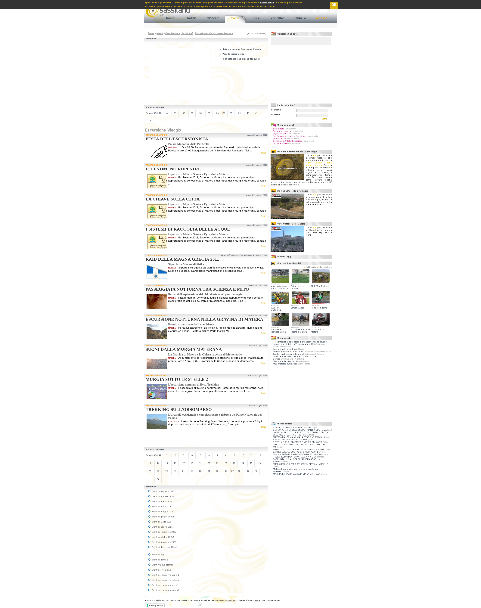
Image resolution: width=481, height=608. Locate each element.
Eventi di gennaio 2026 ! (163, 491)
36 (217, 113)
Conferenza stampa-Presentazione (317, 352)
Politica (325, 442)
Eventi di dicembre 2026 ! (164, 547)
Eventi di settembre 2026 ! (164, 532)
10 (243, 455)
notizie (192, 18)
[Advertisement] (180, 74)
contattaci (278, 18)
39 (239, 113)
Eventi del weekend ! (161, 570)
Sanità (279, 447)
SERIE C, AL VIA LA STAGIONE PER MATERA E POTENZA (300, 430)
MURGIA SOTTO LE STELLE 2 (177, 379)
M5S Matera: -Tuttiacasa (285, 364)
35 (209, 113)
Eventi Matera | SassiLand (179, 33)
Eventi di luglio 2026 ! (161, 522)
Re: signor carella (282, 131)
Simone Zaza (297, 308)
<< (167, 113)
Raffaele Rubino (319, 308)
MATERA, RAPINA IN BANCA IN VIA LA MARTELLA (296, 474)
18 (192, 463)
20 (209, 463)
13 (149, 463)
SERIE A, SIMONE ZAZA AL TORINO (290, 440)
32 (183, 113)
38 (231, 113)
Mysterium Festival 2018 (285, 361)
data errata (278, 129)
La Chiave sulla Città (173, 199)
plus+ (257, 18)
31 (175, 113)
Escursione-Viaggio (156, 135)
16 (175, 463)
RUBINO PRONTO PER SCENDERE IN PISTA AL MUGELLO (300, 464)
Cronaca (328, 449)
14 (158, 463)
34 (200, 113)
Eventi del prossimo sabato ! (165, 580)
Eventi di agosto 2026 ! (162, 527)
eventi (235, 18)
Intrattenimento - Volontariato (292, 359)
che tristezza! (280, 138)
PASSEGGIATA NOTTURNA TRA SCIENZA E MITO (197, 289)
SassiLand (231, 600)
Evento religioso (303, 361)
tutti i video (311, 267)
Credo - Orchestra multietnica (288, 354)
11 (251, 455)
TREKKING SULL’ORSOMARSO (179, 409)
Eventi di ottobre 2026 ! (162, 537)
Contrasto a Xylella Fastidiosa (288, 141)
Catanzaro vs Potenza (297, 287)
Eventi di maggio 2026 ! (163, 511)
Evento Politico (304, 364)
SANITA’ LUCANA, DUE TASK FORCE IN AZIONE (295, 452)
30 (175, 471)
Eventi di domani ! (160, 560)
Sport (315, 428)
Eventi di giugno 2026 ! (162, 517)
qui (314, 155)
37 (224, 113)
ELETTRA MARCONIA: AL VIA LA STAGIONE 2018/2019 (299, 437)
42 (149, 121)
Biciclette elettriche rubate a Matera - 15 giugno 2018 (300, 332)
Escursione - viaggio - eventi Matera (214, 33)
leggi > (263, 153)
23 (234, 463)
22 (226, 463)
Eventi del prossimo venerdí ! (166, 575)
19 (200, 463)
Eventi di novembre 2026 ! (164, 542)
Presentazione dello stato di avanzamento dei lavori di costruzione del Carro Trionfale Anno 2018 (300, 343)
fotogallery (325, 267)
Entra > (325, 119)
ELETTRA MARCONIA (276, 309)
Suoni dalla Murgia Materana (184, 349)
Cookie (257, 600)
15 (166, 463)
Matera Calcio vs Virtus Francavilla (279, 287)
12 (260, 455)
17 (183, 463)
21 (217, 463)
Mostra (301, 349)
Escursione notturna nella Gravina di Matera (204, 319)
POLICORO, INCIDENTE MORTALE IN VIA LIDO (295, 457)
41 (256, 113)
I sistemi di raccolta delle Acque (188, 229)
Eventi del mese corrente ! (164, 585)
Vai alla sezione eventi (234, 54)
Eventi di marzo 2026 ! (162, 501)
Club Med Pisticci (320, 286)
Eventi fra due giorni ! (162, 565)
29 (166, 471)
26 (259, 463)
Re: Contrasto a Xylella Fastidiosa (289, 136)
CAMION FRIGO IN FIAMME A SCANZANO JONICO (297, 454)
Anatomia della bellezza (285, 349)
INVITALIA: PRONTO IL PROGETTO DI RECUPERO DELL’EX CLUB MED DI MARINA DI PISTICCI (300, 433)
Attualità (310, 435)
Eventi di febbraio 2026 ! (163, 496)
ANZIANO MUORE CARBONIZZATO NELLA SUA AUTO (298, 449)
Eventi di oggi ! (158, 555)
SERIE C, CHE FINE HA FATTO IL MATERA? (293, 427)
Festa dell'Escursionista (177, 139)
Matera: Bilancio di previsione (288, 351)
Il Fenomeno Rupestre (173, 169)
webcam (213, 18)
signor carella (280, 133)
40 (248, 113)
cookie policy (267, 3)
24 (242, 463)
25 (251, 463)
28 (158, 471)
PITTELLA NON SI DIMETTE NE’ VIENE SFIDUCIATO (297, 442)
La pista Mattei (280, 143)
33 (192, 113)
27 (149, 471)
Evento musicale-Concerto (313, 354)
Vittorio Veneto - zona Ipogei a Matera (319, 164)
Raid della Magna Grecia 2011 (182, 259)
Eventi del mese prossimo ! (165, 590)
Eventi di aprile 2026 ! (161, 506)
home (170, 18)
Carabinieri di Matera (317, 330)
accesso (321, 18)
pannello (300, 18)
